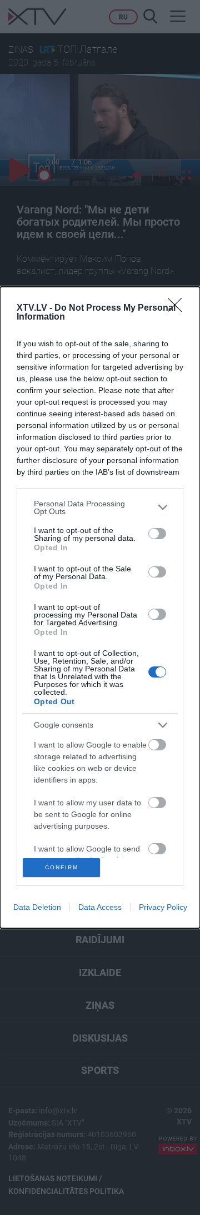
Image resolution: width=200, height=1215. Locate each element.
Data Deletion (37, 907)
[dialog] (100, 608)
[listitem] (100, 507)
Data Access (100, 907)
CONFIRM (61, 867)
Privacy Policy (163, 907)
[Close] (178, 308)
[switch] (157, 533)
